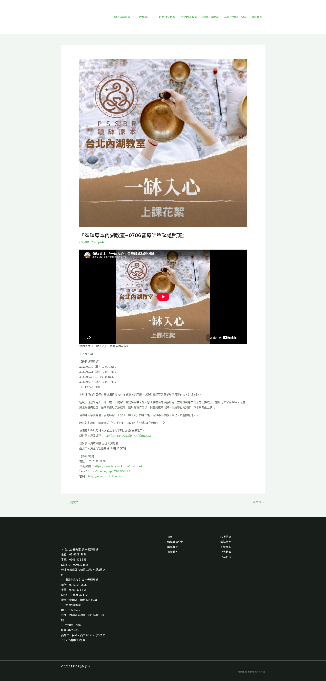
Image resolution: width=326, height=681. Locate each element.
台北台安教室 (167, 17)
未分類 (85, 242)
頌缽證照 (225, 542)
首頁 (170, 537)
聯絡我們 (172, 547)
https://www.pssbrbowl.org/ (106, 476)
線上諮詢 (225, 537)
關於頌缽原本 (122, 17)
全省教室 (225, 552)
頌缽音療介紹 (175, 542)
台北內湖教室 (189, 17)
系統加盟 (225, 547)
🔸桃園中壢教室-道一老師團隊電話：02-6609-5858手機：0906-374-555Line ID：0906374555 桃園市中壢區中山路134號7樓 (79, 590)
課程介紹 (144, 17)
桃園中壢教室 (210, 17)
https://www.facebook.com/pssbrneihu (119, 466)
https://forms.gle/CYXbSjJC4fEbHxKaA (126, 436)
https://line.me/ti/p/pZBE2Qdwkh (109, 471)
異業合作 (225, 557)
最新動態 (256, 17)
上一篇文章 (69, 502)
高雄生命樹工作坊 (235, 17)
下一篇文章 (256, 502)
